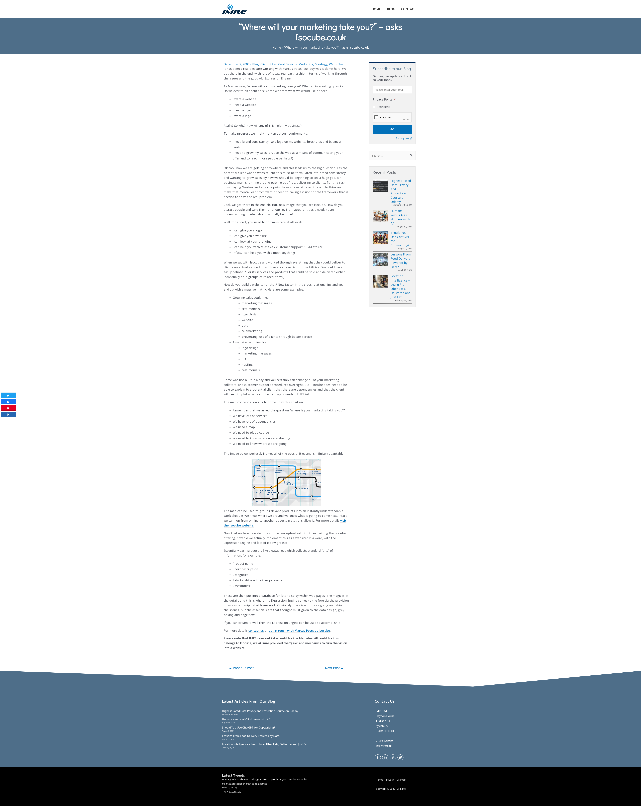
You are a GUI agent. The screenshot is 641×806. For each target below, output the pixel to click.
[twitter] (400, 757)
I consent (383, 107)
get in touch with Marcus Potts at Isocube (299, 631)
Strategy (321, 64)
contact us (256, 631)
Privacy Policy (384, 99)
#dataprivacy (289, 780)
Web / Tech (337, 64)
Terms (379, 779)
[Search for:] (392, 155)
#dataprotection (273, 780)
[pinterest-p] (393, 757)
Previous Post (241, 668)
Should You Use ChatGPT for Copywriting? (248, 727)
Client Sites (268, 64)
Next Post (334, 668)
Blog (391, 9)
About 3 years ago (230, 788)
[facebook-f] (378, 757)
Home (376, 9)
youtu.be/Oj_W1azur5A (234, 785)
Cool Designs (287, 64)
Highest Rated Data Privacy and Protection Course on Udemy (260, 711)
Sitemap (401, 779)
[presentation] (392, 117)
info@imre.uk (384, 746)
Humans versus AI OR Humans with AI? (246, 719)
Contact (408, 9)
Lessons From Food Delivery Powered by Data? (251, 736)
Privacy (390, 779)
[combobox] (392, 155)
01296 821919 (384, 741)
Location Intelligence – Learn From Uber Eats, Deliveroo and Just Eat (264, 744)
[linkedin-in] (385, 757)
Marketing (305, 64)
